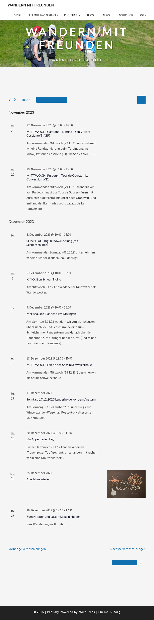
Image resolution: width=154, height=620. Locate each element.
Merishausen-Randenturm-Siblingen (51, 314)
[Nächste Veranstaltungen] (15, 100)
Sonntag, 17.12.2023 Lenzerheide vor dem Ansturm (61, 399)
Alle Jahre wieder (38, 479)
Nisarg (115, 612)
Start (17, 15)
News (106, 15)
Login (142, 15)
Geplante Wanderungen (42, 15)
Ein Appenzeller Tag (40, 439)
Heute (26, 100)
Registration (124, 15)
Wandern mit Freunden (31, 4)
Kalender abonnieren (124, 562)
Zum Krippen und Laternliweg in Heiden (53, 516)
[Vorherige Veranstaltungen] (9, 100)
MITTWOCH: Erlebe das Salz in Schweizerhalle (59, 365)
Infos (90, 15)
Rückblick (70, 15)
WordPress (86, 612)
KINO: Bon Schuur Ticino (43, 279)
